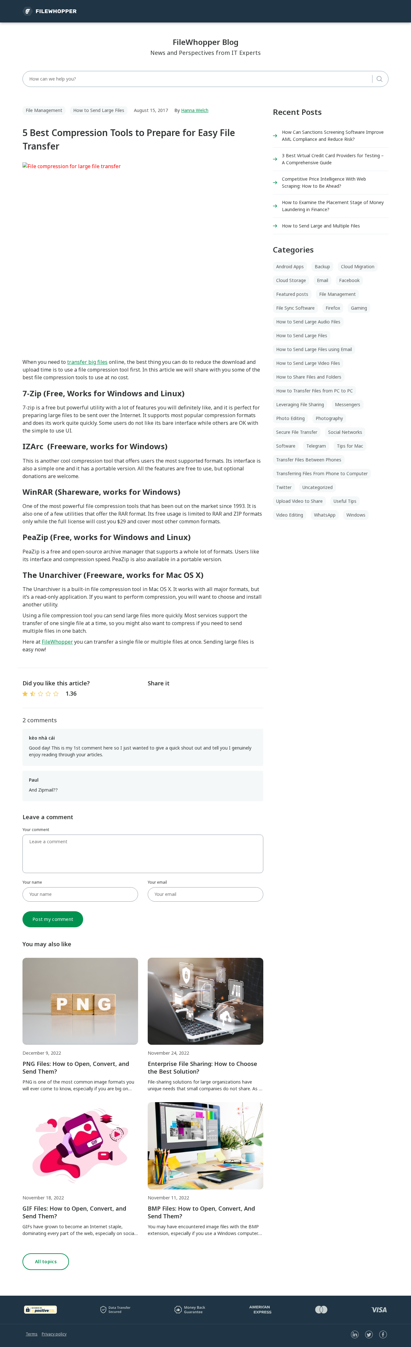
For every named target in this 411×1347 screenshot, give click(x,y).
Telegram (316, 446)
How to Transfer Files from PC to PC (314, 391)
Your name (32, 882)
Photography (329, 418)
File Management (44, 110)
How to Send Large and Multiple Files (321, 226)
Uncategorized (317, 487)
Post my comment (52, 919)
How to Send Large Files (98, 110)
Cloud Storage (291, 280)
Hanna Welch (194, 110)
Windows (355, 515)
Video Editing (289, 515)
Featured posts (292, 294)
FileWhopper (57, 641)
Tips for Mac (350, 446)
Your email (157, 882)
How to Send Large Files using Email (314, 349)
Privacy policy (54, 1334)
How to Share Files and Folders (308, 377)
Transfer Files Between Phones (308, 460)
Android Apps (290, 266)
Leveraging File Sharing (300, 404)
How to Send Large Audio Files (308, 322)
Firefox (333, 308)
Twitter (284, 487)
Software (285, 446)
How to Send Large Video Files (308, 363)
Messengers (347, 404)
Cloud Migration (357, 266)
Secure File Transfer (296, 432)
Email (322, 280)
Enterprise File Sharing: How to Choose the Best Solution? (202, 1067)
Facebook (349, 280)
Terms (32, 1334)
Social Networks (345, 432)
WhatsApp (325, 515)
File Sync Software (295, 308)
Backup (322, 266)
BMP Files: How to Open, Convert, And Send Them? (201, 1212)
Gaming (359, 308)
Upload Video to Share (299, 501)
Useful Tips (345, 501)
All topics (46, 1261)
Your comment (35, 829)
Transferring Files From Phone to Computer (322, 473)
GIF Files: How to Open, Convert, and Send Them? (74, 1212)
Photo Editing (290, 418)
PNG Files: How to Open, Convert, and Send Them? (75, 1067)
